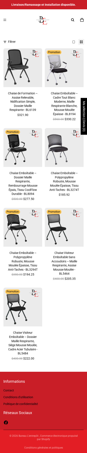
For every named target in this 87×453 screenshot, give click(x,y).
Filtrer (12, 41)
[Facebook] (5, 422)
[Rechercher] (72, 20)
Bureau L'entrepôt (29, 435)
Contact (8, 390)
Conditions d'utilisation (18, 397)
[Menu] (5, 20)
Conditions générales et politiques (43, 447)
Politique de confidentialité (20, 403)
